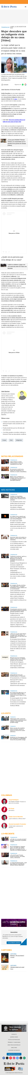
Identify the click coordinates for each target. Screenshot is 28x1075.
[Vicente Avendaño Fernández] (4, 826)
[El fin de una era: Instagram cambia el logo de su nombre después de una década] (5, 662)
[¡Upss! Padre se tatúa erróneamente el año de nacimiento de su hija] (5, 462)
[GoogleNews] (17, 1058)
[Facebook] (3, 1058)
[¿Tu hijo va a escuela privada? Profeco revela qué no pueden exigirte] (5, 839)
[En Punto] (4, 809)
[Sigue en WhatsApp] (22, 84)
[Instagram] (14, 1058)
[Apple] (21, 1058)
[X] (7, 1058)
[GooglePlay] (24, 1058)
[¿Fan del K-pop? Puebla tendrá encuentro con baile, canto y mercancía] (5, 855)
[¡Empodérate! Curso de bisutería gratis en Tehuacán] (5, 680)
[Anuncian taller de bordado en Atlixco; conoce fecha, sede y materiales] (5, 543)
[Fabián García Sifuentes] (4, 817)
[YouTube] (10, 1058)
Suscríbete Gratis (14, 942)
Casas (4, 440)
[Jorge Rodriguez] (4, 801)
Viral (11, 440)
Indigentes (19, 440)
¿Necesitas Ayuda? (14, 1054)
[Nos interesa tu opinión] (14, 1028)
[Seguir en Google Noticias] (25, 84)
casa (15, 99)
